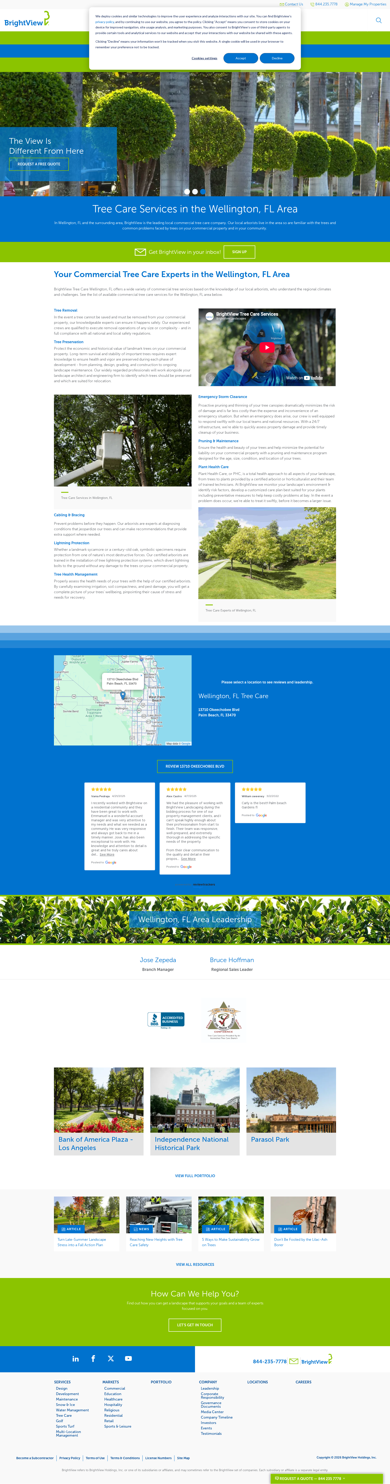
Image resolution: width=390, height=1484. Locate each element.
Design (61, 1388)
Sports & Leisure (117, 1426)
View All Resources (195, 1264)
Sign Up (239, 252)
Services (62, 1382)
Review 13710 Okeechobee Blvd (195, 766)
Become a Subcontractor (35, 1458)
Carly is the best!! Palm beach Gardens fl (264, 805)
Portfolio (161, 1382)
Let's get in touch (195, 1325)
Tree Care (64, 1415)
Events (206, 1428)
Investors (208, 1423)
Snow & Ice (65, 1405)
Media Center (212, 1412)
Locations (257, 1382)
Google (185, 743)
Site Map (183, 1458)
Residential (113, 1415)
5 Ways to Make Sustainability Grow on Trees (231, 1242)
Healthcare (113, 1399)
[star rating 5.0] (119, 789)
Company (208, 1382)
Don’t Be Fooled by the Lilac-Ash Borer (300, 1242)
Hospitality (113, 1405)
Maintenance (67, 1399)
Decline (277, 58)
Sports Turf (65, 1426)
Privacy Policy (69, 1458)
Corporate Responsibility (212, 1395)
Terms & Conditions (125, 1458)
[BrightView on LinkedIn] (76, 1359)
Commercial (114, 1388)
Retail (109, 1421)
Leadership (210, 1388)
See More (98, 1100)
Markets (110, 1382)
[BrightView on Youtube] (128, 1359)
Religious (111, 1410)
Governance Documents (211, 1404)
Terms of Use (95, 1458)
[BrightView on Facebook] (94, 1359)
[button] (123, 695)
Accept (241, 58)
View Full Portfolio (195, 1176)
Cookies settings (204, 58)
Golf (59, 1421)
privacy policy (104, 22)
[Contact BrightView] (293, 1362)
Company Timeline (217, 1417)
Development (67, 1394)
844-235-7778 (270, 1362)
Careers (303, 1382)
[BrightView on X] (111, 1359)
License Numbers (158, 1458)
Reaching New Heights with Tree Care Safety (156, 1242)
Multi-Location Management (68, 1433)
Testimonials (211, 1433)
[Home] (27, 18)
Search (378, 20)
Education (112, 1394)
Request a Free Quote (39, 164)
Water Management (72, 1410)
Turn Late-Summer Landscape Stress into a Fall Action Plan (82, 1242)
